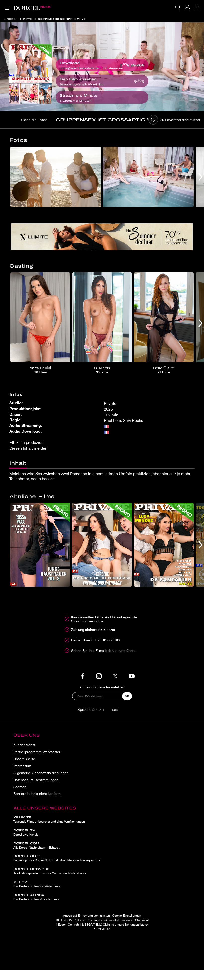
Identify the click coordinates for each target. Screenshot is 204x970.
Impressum (22, 766)
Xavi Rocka (133, 420)
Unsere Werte (24, 759)
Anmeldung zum (102, 687)
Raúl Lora (112, 420)
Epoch (62, 924)
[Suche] (178, 7)
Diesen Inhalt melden (28, 448)
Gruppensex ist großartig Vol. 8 (61, 18)
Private (28, 18)
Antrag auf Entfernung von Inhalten (86, 915)
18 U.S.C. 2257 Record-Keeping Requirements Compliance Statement (102, 920)
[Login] (187, 7)
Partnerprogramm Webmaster (36, 752)
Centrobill (74, 924)
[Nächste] (200, 177)
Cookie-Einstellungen (126, 915)
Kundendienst (24, 745)
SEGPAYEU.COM (96, 924)
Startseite (11, 18)
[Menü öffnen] (6, 5)
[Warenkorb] (197, 7)
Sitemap (19, 787)
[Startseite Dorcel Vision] (32, 7)
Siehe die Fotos (34, 119)
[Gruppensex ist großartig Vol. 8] (30, 74)
